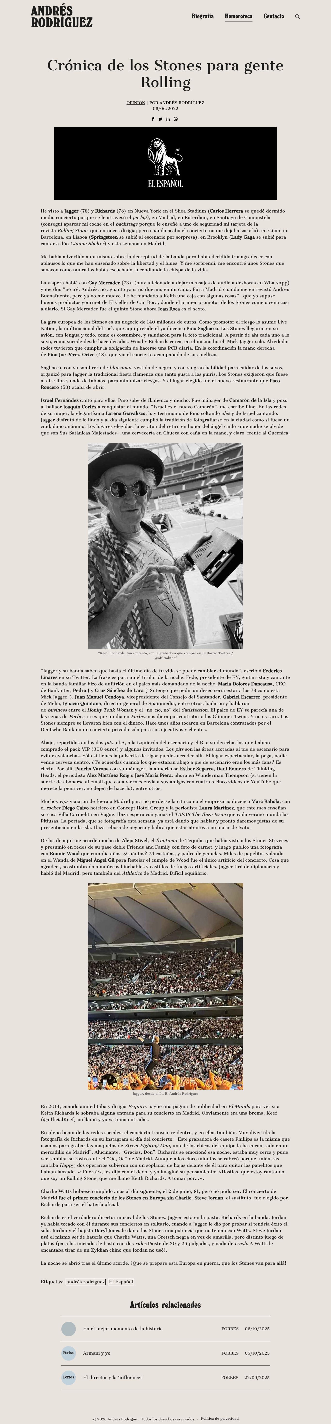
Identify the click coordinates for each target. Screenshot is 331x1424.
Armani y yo (96, 1353)
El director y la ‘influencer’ (113, 1377)
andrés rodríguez (86, 1282)
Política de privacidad (220, 1419)
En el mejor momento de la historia (123, 1329)
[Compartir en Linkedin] (168, 119)
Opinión (135, 102)
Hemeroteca (238, 16)
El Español (121, 1282)
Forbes (230, 1328)
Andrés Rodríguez (62, 16)
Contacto (274, 16)
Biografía (203, 16)
